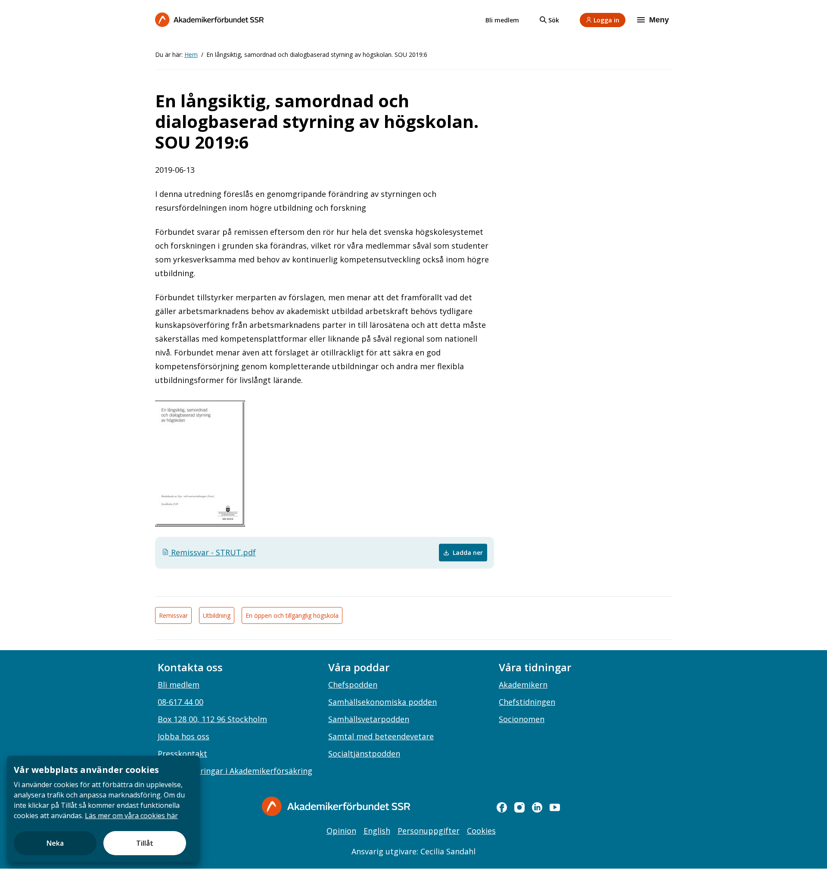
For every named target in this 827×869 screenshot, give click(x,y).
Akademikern (523, 684)
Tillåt (144, 843)
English (377, 830)
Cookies (481, 830)
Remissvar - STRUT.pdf (212, 552)
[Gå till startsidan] (336, 806)
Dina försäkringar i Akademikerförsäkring (235, 771)
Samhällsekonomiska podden (382, 702)
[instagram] (519, 807)
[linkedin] (537, 807)
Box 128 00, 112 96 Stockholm (212, 719)
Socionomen (521, 719)
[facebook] (502, 807)
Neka (55, 843)
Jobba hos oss (183, 736)
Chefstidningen (527, 702)
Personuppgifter (429, 830)
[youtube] (555, 807)
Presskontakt (182, 753)
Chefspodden (352, 684)
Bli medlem (502, 20)
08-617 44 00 (180, 702)
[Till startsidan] (209, 19)
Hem (191, 54)
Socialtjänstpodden (364, 753)
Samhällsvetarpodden (368, 719)
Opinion (341, 830)
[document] (103, 809)
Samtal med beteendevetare (381, 736)
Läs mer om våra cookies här (131, 815)
